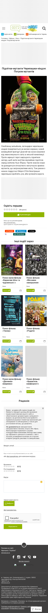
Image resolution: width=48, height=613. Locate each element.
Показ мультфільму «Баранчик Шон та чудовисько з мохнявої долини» (11, 281)
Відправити (13, 526)
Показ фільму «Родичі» (33, 329)
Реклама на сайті (7, 548)
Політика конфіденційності (10, 606)
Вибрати (10, 503)
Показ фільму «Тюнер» (9, 329)
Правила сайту (26, 606)
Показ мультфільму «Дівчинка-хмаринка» (11, 381)
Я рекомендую (25, 215)
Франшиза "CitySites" (8, 550)
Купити (5, 290)
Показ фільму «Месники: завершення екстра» (33, 281)
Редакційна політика (17, 608)
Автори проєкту (24, 561)
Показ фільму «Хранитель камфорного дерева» (33, 382)
